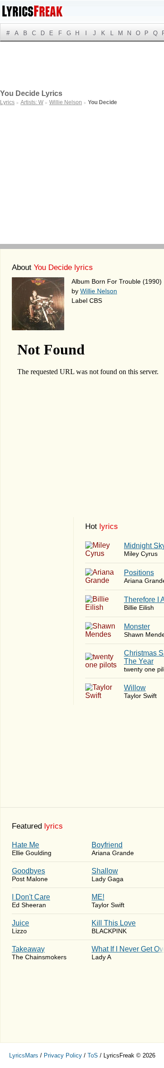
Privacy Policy (63, 1055)
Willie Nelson (98, 291)
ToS (92, 1055)
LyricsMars (23, 1055)
